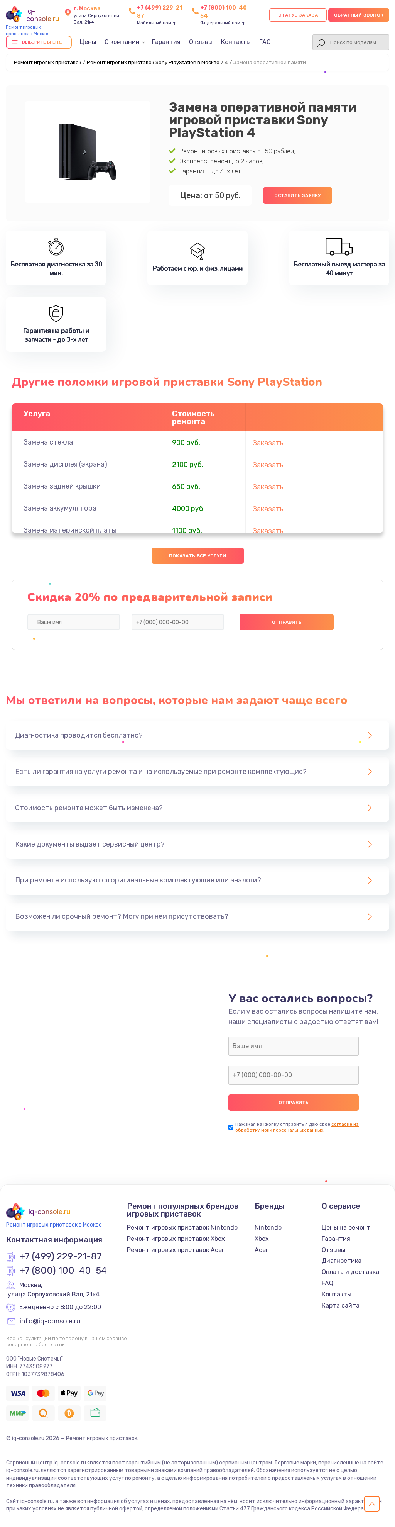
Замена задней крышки (62, 486)
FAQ (265, 42)
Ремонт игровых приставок (47, 62)
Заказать (268, 443)
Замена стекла (48, 442)
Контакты (236, 42)
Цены (88, 42)
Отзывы (201, 42)
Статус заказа (298, 15)
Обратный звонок (358, 15)
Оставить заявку (297, 195)
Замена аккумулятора (60, 508)
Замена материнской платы (70, 530)
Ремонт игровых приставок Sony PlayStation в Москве (153, 62)
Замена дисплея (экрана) (65, 464)
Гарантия (166, 42)
